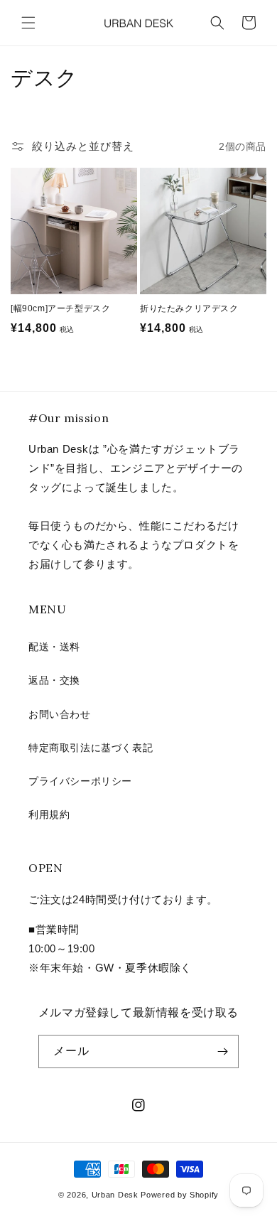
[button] (28, 22)
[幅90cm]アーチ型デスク (60, 308)
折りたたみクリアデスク (189, 308)
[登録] (222, 1051)
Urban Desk (115, 1194)
